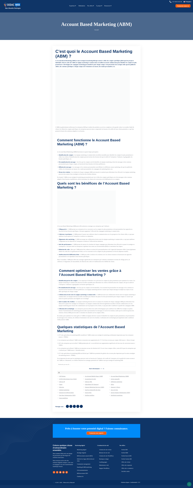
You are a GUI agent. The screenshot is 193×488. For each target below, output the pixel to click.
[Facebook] (54, 472)
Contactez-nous (182, 6)
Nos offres (122, 445)
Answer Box (88, 392)
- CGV (138, 482)
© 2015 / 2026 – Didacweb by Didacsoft (64, 482)
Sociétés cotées (125, 471)
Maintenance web (104, 465)
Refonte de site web (104, 452)
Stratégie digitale (81, 452)
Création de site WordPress (106, 456)
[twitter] (70, 406)
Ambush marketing (64, 390)
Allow (112, 384)
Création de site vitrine (105, 449)
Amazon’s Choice (115, 387)
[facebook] (67, 406)
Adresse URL (88, 381)
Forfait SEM (124, 452)
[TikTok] (66, 472)
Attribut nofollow (89, 395)
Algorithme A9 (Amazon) (92, 384)
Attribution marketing (116, 395)
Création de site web (103, 445)
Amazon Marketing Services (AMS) (94, 387)
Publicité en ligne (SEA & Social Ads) (85, 460)
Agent (60, 384)
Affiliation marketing (116, 381)
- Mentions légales (125, 482)
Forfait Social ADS (126, 456)
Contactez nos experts (96, 433)
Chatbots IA (80, 476)
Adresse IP (62, 381)
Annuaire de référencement (66, 392)
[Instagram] (57, 472)
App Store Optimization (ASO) (67, 395)
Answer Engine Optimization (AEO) (120, 392)
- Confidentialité (133, 482)
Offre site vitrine (125, 462)
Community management (83, 464)
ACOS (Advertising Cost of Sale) (68, 379)
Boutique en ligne (104, 459)
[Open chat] (189, 484)
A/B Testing (62, 376)
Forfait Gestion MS (126, 459)
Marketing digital (80, 445)
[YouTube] (60, 472)
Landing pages (103, 462)
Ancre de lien (114, 390)
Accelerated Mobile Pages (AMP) (94, 376)
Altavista (61, 387)
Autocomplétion (63, 398)
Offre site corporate (126, 465)
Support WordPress (104, 468)
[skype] (81, 406)
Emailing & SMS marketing (84, 467)
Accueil (96, 30)
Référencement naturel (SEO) (85, 456)
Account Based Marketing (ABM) (120, 376)
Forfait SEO (124, 449)
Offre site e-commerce (127, 468)
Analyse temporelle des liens (92, 390)
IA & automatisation (82, 470)
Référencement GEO (82, 473)
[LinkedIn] (63, 472)
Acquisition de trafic (90, 379)
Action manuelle (115, 379)
